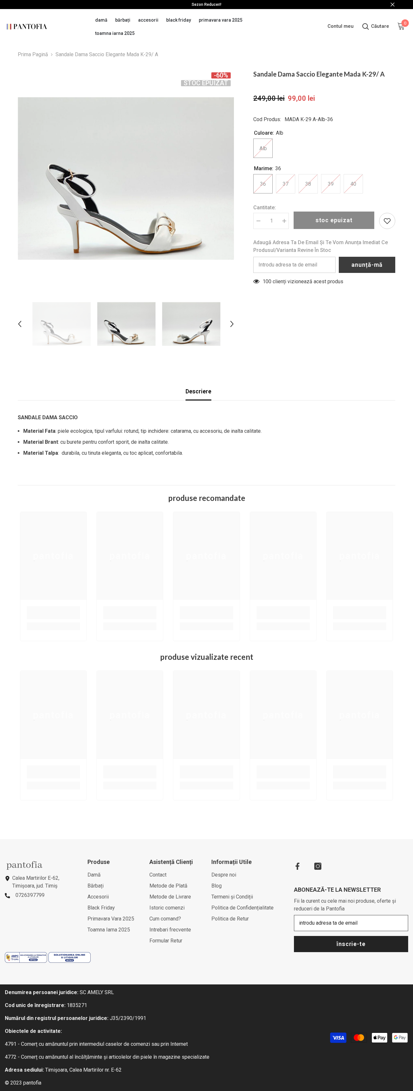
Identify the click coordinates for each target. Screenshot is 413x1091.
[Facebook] (297, 866)
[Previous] (20, 324)
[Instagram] (318, 866)
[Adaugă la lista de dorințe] (387, 221)
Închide (392, 4)
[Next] (232, 324)
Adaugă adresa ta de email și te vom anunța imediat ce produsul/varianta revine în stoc (320, 246)
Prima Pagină (33, 54)
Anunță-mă (366, 264)
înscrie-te (351, 943)
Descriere (198, 391)
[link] (53, 612)
